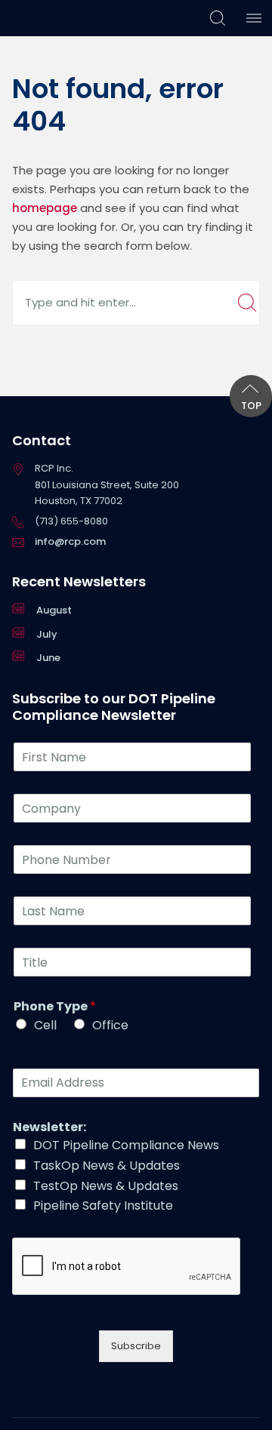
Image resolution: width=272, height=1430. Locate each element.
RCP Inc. (43, 18)
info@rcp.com (70, 541)
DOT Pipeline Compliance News (126, 1145)
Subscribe (136, 1346)
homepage (44, 208)
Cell (45, 1025)
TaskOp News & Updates (106, 1165)
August (54, 610)
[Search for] (136, 302)
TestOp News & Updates (105, 1186)
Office (110, 1025)
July (46, 634)
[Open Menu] (254, 18)
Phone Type (55, 1007)
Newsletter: (49, 1128)
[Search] (217, 18)
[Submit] (247, 303)
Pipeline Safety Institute (103, 1205)
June (48, 657)
